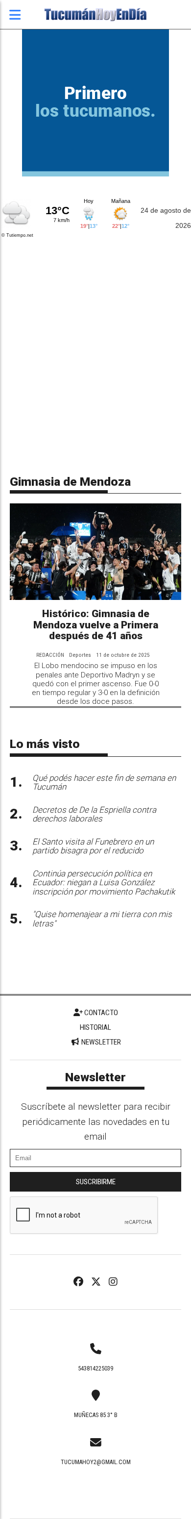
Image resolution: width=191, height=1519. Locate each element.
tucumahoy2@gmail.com (96, 1462)
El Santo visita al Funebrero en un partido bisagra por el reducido (93, 846)
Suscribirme (96, 1181)
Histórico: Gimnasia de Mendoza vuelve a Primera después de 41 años (95, 625)
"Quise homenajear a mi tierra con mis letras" (102, 918)
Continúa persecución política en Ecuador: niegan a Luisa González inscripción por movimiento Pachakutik (103, 883)
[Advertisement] (95, 340)
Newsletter (100, 1042)
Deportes (80, 655)
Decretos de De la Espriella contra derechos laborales (94, 814)
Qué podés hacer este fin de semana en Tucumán (104, 782)
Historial (95, 1027)
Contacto (100, 1012)
